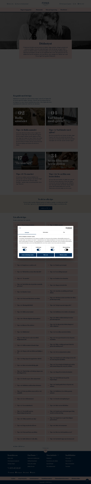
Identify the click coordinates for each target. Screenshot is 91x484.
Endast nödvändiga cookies (28, 254)
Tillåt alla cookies (63, 254)
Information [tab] (45, 232)
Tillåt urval (45, 254)
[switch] (38, 250)
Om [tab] (64, 232)
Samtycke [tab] (27, 232)
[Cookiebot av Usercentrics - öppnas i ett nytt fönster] (66, 228)
